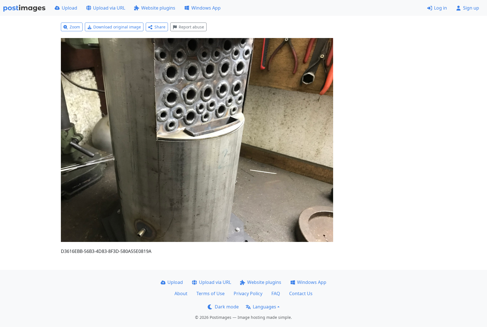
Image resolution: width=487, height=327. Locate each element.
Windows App (206, 8)
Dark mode (227, 307)
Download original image (117, 27)
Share (159, 27)
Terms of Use (210, 293)
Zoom (75, 27)
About (180, 293)
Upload (69, 8)
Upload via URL (109, 8)
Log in (440, 8)
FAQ (275, 293)
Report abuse (191, 27)
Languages (264, 307)
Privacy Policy (248, 293)
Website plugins (158, 8)
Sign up (471, 8)
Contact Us (301, 293)
